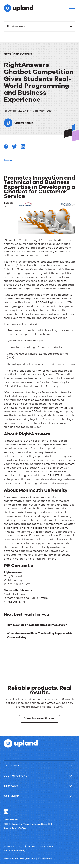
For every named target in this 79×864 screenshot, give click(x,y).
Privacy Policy (12, 846)
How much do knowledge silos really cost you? (37, 625)
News (7, 53)
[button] (72, 7)
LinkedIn (6, 811)
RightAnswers (22, 53)
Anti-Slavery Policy (14, 850)
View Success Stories (39, 718)
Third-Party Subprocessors (37, 846)
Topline (8, 160)
